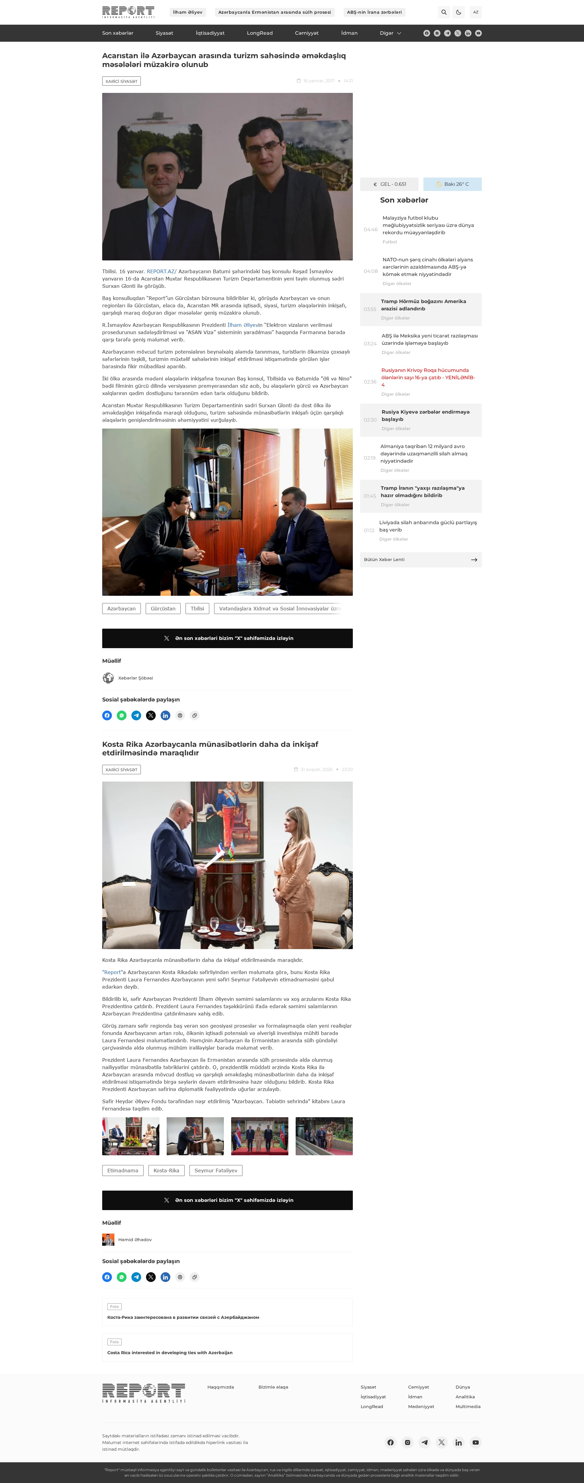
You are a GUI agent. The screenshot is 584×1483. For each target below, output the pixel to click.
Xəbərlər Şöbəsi (135, 678)
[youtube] (478, 33)
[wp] (122, 715)
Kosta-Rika (166, 1170)
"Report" (112, 972)
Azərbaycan (121, 608)
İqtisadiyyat (373, 1397)
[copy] (195, 715)
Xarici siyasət (121, 81)
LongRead (372, 1406)
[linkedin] (468, 33)
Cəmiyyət (418, 1387)
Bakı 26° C (456, 184)
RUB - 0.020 (393, 184)
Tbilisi (197, 608)
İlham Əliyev (188, 12)
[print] (180, 715)
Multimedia (468, 1406)
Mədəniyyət (421, 1406)
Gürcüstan (163, 608)
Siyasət (368, 1387)
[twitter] (457, 33)
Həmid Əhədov (135, 1239)
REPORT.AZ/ (162, 271)
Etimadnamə (122, 1170)
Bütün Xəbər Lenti (384, 559)
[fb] (426, 33)
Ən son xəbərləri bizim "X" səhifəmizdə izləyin (234, 638)
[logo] (128, 12)
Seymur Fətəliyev (216, 1170)
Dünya (463, 1387)
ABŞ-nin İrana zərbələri (374, 12)
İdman (415, 1397)
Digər (387, 33)
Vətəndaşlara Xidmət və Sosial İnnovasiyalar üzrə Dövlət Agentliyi (300, 608)
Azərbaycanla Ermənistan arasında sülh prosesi (274, 12)
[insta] (437, 33)
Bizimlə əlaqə (273, 1387)
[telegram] (447, 33)
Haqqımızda (220, 1387)
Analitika (465, 1397)
